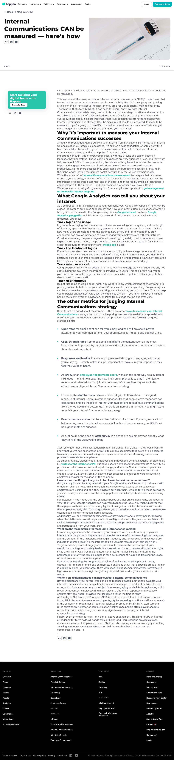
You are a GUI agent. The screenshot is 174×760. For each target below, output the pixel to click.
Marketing (55, 692)
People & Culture (58, 682)
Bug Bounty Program (155, 729)
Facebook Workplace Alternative (108, 714)
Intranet (54, 719)
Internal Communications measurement (106, 175)
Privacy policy (39, 755)
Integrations (8, 719)
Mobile (6, 708)
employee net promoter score (98, 374)
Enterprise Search (58, 735)
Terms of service (10, 755)
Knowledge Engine (11, 724)
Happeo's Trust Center (156, 698)
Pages (5, 682)
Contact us (151, 735)
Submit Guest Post (154, 719)
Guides (102, 682)
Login (146, 4)
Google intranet (126, 212)
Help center (151, 703)
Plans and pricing (154, 677)
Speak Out (62, 755)
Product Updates (154, 708)
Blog (100, 677)
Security (51, 755)
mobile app (109, 244)
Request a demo (162, 4)
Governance (8, 714)
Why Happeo (152, 687)
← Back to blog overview (18, 11)
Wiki (100, 692)
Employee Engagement (61, 740)
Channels (7, 687)
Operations (55, 698)
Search (6, 692)
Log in (149, 740)
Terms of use (25, 755)
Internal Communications (62, 677)
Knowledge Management (62, 724)
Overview (7, 677)
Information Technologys (62, 687)
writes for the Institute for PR (78, 463)
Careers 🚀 (151, 724)
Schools (54, 708)
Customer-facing (58, 703)
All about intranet (106, 703)
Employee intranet (107, 708)
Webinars (103, 687)
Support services (154, 692)
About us (150, 714)
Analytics (7, 703)
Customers (151, 682)
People (6, 698)
